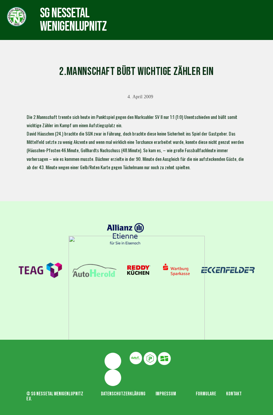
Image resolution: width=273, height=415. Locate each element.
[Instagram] (113, 377)
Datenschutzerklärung (123, 394)
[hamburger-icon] (154, 13)
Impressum (165, 394)
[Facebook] (113, 361)
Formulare (206, 394)
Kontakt (234, 394)
